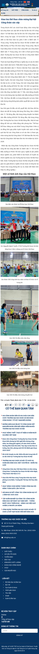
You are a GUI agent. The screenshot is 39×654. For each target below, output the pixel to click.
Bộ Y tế (7, 585)
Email (7, 596)
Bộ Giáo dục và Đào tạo (13, 582)
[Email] (36, 405)
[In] (33, 405)
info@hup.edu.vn (10, 537)
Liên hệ (20, 2)
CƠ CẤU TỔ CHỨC (10, 554)
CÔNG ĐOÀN (25, 10)
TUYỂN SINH (8, 557)
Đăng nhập (13, 2)
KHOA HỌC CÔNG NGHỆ (12, 565)
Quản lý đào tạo (10, 598)
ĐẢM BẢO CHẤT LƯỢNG (12, 562)
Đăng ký (19, 635)
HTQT (6, 568)
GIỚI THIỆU (15, 10)
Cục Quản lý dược (11, 587)
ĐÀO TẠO (7, 560)
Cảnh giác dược (10, 590)
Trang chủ (5, 10)
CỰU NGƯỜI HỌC (10, 570)
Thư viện (8, 593)
